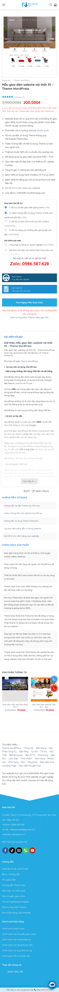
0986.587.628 (17, 824)
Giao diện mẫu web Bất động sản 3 (15, 705)
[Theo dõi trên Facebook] (5, 850)
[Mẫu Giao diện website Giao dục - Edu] (44, 694)
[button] (3, 4)
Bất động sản (16, 755)
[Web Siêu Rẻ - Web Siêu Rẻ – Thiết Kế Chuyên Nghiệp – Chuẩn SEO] (29, 5)
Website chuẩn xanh (38, 130)
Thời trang (43, 755)
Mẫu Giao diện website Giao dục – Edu (44, 705)
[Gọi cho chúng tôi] (26, 850)
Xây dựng (32, 762)
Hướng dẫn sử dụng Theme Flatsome (21, 521)
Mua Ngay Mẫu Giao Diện (29, 302)
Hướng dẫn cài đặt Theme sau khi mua (22, 505)
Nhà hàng (40, 758)
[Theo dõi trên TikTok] (12, 850)
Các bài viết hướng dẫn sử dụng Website (22, 528)
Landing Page (9, 765)
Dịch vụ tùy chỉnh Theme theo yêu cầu (30, 317)
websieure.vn (18, 834)
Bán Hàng (41, 748)
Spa (23, 762)
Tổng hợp (28, 748)
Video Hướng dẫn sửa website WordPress (23, 513)
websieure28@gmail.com (22, 829)
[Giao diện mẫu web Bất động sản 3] (15, 694)
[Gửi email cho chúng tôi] (19, 850)
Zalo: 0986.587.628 (29, 263)
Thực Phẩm (26, 758)
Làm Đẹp (13, 758)
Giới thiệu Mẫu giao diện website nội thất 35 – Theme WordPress (28, 344)
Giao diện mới (47, 762)
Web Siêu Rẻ (15, 971)
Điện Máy (24, 751)
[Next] (13, 71)
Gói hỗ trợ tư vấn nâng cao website (22, 188)
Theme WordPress (22, 80)
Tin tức (43, 751)
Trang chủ (6, 80)
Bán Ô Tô (30, 755)
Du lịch (34, 751)
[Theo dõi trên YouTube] (32, 850)
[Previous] (6, 71)
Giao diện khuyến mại (30, 765)
